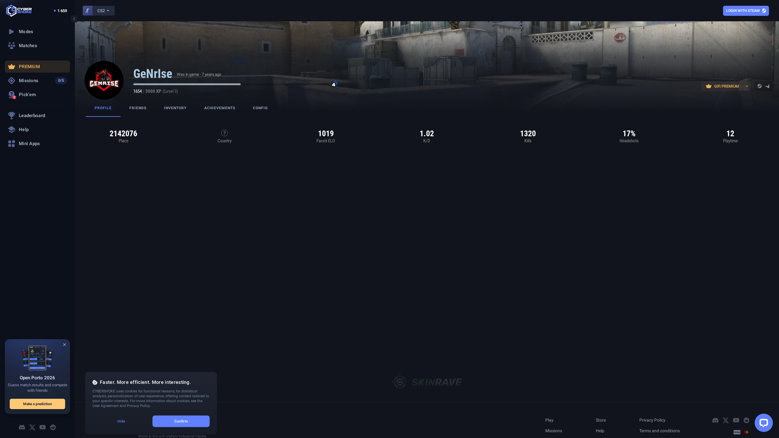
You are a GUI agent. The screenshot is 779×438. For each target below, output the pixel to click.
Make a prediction (37, 404)
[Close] (64, 344)
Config (260, 108)
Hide (121, 421)
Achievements (219, 108)
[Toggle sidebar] (74, 19)
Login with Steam (743, 11)
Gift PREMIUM (726, 86)
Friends (137, 108)
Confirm (181, 421)
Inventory (175, 108)
